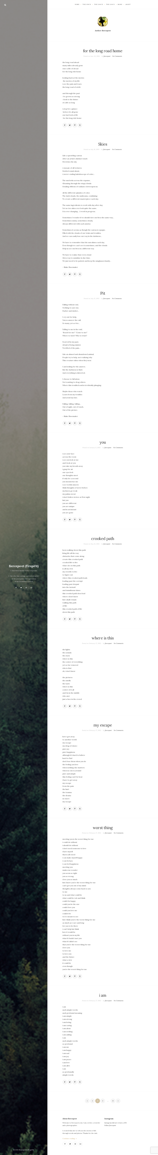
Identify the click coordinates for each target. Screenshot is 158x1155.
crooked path (102, 538)
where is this (103, 638)
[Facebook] (65, 1144)
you (102, 442)
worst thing (103, 827)
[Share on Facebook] (64, 125)
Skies (102, 144)
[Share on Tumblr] (79, 125)
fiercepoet (107, 56)
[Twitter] (70, 1144)
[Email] (80, 1144)
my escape (103, 725)
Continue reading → (69, 1138)
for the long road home (102, 50)
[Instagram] (75, 1144)
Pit (102, 293)
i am (102, 995)
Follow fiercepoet (110, 1125)
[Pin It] (74, 125)
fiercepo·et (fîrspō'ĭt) (24, 566)
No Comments (117, 56)
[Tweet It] (69, 125)
